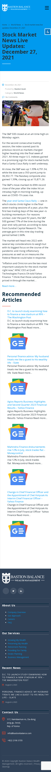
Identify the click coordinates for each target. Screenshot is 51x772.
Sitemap (6, 766)
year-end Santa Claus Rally (21, 200)
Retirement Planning (17, 647)
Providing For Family (17, 650)
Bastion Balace (26, 761)
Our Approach (14, 615)
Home (4, 25)
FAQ (10, 622)
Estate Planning (15, 653)
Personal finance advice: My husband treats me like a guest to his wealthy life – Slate (28, 359)
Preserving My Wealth (18, 643)
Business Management (18, 657)
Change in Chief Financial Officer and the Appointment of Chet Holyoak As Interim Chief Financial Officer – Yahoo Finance (27, 496)
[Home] (16, 7)
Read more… (9, 286)
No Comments (12, 97)
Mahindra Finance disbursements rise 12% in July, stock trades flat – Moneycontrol (26, 450)
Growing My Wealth (17, 640)
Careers (11, 619)
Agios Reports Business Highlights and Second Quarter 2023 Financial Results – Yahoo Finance (27, 404)
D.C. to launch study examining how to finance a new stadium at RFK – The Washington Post (27, 314)
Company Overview (17, 612)
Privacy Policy (40, 763)
